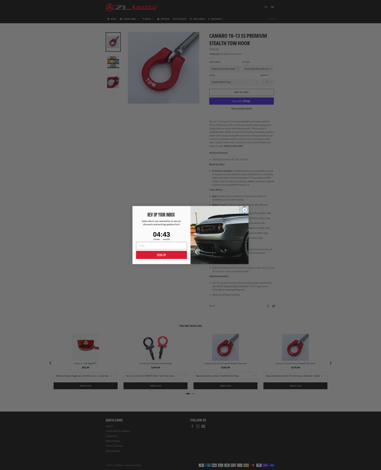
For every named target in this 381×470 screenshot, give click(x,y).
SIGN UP (161, 255)
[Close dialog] (244, 209)
